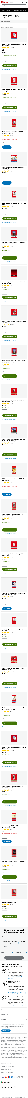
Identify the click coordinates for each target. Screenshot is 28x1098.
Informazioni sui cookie (6, 1069)
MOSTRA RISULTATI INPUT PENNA (15, 957)
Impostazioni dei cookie (7, 1072)
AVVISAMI (8, 147)
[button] (18, 943)
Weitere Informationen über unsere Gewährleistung (15, 993)
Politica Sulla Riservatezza (7, 1066)
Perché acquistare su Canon (15, 1005)
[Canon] (4, 2)
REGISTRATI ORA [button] (5, 1030)
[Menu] (26, 2)
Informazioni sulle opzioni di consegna (15, 977)
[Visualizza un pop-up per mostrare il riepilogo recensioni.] (14, 48)
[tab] (7, 936)
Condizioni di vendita (6, 1063)
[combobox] (14, 5)
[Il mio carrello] (23, 2)
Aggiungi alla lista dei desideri (10, 69)
